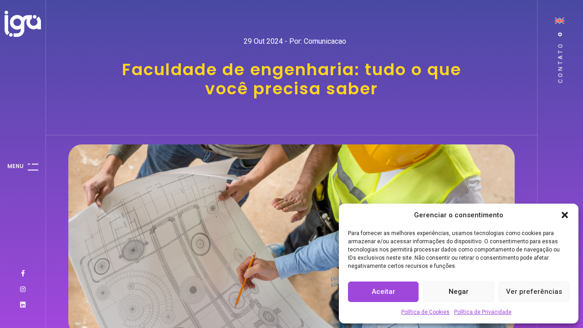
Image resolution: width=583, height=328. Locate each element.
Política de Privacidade (482, 312)
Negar (459, 291)
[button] (564, 215)
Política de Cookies (425, 312)
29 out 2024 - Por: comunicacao (295, 41)
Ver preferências (534, 291)
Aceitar (383, 291)
